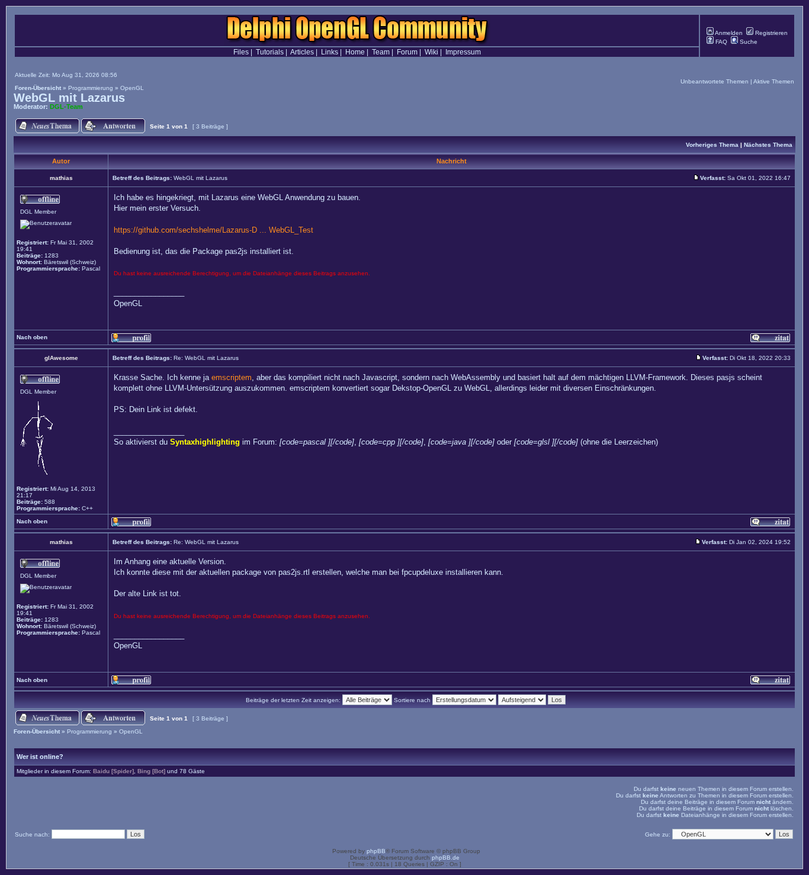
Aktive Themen (773, 81)
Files (241, 52)
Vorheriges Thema (712, 144)
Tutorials (270, 52)
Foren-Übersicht (38, 88)
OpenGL (132, 88)
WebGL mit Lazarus (69, 97)
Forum (407, 52)
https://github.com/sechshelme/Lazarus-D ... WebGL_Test (213, 230)
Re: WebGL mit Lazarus (206, 358)
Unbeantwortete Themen (714, 81)
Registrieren (770, 33)
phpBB (376, 851)
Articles (302, 52)
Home (355, 52)
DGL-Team (66, 106)
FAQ (720, 41)
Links (329, 52)
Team (381, 52)
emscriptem (231, 377)
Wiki (431, 52)
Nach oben (32, 337)
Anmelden (728, 33)
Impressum (463, 52)
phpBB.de (446, 857)
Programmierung (90, 88)
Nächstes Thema (768, 144)
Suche (747, 41)
